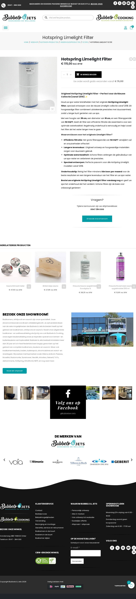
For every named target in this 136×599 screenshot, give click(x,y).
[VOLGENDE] (134, 59)
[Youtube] (128, 3)
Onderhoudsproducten (70, 42)
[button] (4, 459)
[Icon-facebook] (115, 3)
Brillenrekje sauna (50, 286)
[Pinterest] (124, 3)
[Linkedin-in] (133, 7)
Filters (85, 42)
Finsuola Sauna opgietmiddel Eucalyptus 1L (85, 287)
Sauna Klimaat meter (15, 286)
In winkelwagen (88, 74)
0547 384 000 (97, 209)
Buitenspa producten (49, 42)
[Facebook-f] (112, 548)
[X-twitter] (120, 3)
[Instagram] (133, 3)
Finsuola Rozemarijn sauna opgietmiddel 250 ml (120, 287)
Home (26, 42)
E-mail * (75, 547)
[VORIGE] (130, 59)
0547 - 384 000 (14, 5)
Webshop (34, 42)
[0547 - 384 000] (3, 5)
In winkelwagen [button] (29, 286)
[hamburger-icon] (6, 27)
